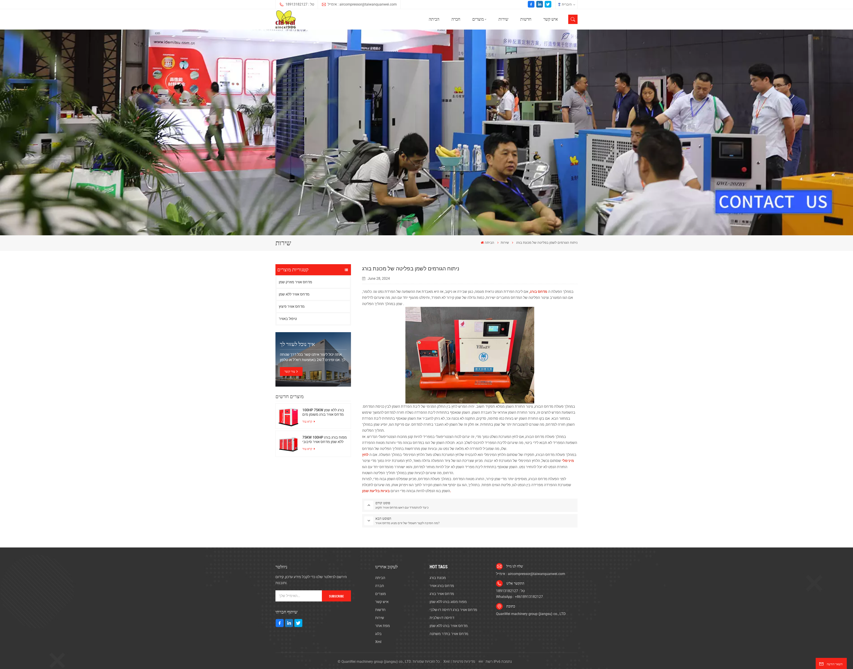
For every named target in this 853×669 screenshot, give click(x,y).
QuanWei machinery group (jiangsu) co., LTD (531, 614)
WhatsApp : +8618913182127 (519, 597)
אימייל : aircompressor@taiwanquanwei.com (362, 4)
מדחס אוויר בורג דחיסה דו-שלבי (453, 610)
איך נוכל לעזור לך (297, 344)
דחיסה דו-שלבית (442, 618)
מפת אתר (382, 626)
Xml (378, 642)
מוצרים (478, 19)
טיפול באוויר (288, 319)
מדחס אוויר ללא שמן (294, 294)
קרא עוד (307, 421)
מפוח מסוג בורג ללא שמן (448, 602)
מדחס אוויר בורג (442, 594)
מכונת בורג (438, 578)
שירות (503, 19)
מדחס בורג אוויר (442, 586)
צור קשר (289, 371)
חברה (455, 19)
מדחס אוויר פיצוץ (292, 306)
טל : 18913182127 (299, 4)
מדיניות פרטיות (464, 661)
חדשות (525, 19)
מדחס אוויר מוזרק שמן (295, 282)
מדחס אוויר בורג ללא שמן (449, 626)
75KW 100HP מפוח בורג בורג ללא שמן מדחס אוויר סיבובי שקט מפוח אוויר (324, 439)
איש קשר (550, 19)
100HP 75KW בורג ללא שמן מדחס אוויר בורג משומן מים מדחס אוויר (323, 412)
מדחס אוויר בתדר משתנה (449, 634)
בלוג (378, 634)
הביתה (434, 19)
